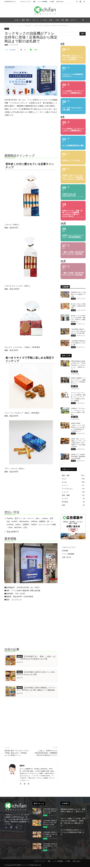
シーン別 (43, 20)
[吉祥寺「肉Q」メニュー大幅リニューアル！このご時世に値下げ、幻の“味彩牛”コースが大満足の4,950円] (65, 441)
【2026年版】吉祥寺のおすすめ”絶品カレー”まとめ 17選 (78, 343)
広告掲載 (65, 551)
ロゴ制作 (51, 1)
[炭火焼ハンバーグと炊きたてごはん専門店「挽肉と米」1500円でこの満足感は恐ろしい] (65, 318)
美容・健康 (64, 20)
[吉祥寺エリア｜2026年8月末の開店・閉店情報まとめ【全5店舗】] (65, 456)
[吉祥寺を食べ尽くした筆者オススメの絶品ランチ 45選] (65, 294)
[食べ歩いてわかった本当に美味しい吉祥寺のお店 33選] (65, 306)
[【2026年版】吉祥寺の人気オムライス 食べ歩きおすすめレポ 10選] (36, 823)
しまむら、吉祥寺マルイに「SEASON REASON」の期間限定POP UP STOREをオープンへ (45, 753)
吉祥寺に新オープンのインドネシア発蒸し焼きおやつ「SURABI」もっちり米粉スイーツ (16, 753)
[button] (83, 20)
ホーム (6, 25)
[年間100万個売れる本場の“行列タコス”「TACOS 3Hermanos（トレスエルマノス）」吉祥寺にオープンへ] (65, 363)
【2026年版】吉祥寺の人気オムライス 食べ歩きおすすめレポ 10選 (50, 822)
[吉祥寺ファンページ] (45, 10)
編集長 (6, 45)
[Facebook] (76, 1)
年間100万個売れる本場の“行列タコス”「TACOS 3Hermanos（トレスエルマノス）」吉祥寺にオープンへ (78, 365)
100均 (57, 20)
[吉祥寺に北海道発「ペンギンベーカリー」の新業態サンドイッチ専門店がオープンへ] (65, 380)
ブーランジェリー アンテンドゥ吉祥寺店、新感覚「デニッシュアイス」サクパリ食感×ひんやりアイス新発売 (78, 397)
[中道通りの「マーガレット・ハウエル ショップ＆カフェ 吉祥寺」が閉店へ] (65, 410)
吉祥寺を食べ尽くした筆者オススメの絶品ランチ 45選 (78, 294)
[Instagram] (80, 1)
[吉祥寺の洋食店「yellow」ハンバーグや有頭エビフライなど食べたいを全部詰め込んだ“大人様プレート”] (65, 425)
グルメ (34, 20)
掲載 (34, 1)
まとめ (16, 20)
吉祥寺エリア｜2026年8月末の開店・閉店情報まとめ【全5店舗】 (78, 456)
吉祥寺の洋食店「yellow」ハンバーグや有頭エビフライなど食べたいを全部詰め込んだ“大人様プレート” (78, 427)
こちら (27, 780)
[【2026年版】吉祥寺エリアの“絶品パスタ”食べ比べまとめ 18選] (36, 834)
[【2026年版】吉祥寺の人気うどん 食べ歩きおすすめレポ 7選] (36, 811)
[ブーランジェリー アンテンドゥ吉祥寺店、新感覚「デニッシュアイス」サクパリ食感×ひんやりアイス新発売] (65, 395)
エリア (72, 20)
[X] (84, 1)
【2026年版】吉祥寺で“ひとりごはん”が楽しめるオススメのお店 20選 (78, 331)
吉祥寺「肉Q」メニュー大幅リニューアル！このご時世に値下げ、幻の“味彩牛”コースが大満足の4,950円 (78, 443)
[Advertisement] (31, 59)
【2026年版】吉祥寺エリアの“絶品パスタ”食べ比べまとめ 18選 (50, 834)
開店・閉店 (25, 20)
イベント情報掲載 (42, 1)
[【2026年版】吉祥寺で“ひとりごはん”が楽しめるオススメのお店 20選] (65, 331)
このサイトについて (25, 1)
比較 (50, 20)
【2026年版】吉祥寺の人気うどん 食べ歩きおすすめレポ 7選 (50, 811)
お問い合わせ (59, 1)
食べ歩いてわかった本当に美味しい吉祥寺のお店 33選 (78, 306)
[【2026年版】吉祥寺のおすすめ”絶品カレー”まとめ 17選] (65, 343)
